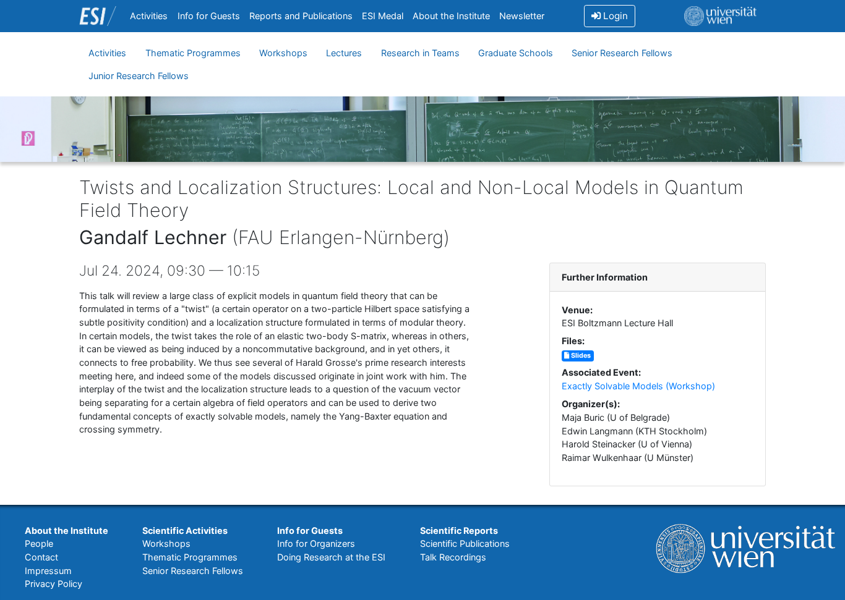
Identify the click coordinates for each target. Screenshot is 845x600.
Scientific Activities (185, 530)
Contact (41, 557)
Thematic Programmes (193, 53)
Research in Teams (420, 53)
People (39, 543)
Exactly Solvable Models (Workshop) (638, 386)
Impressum (48, 570)
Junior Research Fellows (138, 75)
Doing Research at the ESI (331, 557)
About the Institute (451, 16)
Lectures (344, 53)
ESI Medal (382, 16)
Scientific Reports (459, 530)
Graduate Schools (515, 53)
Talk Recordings (453, 557)
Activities (149, 16)
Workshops (283, 53)
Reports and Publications (301, 16)
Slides (580, 356)
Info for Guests (209, 16)
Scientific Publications (465, 543)
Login (614, 16)
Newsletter (521, 16)
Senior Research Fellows (622, 53)
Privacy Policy (53, 583)
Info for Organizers (316, 543)
